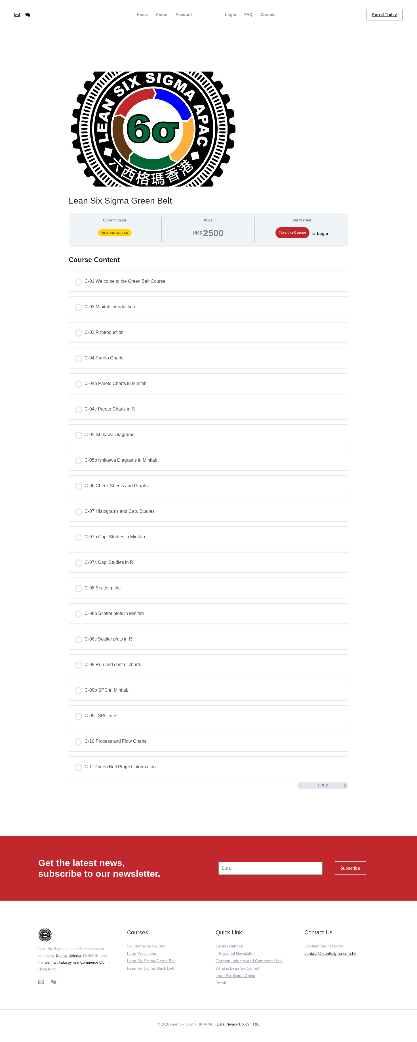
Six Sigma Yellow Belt (146, 946)
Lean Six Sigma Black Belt (150, 968)
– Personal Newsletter (235, 953)
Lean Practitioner (142, 953)
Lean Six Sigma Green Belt (151, 961)
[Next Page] (345, 785)
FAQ (248, 14)
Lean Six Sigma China (235, 975)
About (162, 14)
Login (230, 14)
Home (142, 14)
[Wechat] (27, 14)
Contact (268, 14)
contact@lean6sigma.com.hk (330, 953)
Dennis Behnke (68, 955)
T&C (256, 1024)
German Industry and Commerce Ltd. (75, 962)
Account (184, 14)
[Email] (17, 14)
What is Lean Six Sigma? (238, 968)
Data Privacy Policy (233, 1024)
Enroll (221, 983)
